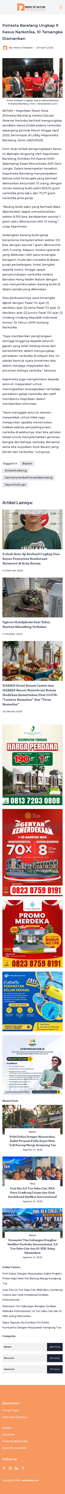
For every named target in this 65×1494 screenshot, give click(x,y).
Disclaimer (8, 1434)
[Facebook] (4, 1468)
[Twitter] (22, 1468)
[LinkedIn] (16, 1468)
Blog (32, 1183)
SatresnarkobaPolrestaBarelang (29, 477)
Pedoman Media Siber (15, 1441)
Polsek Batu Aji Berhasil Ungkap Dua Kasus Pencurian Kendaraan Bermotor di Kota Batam (31, 558)
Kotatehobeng (16, 470)
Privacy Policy (10, 1410)
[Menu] (61, 7)
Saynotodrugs (15, 484)
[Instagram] (10, 1468)
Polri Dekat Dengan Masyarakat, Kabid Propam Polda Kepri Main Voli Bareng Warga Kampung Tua (32, 1141)
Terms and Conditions (15, 1417)
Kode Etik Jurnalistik (14, 1448)
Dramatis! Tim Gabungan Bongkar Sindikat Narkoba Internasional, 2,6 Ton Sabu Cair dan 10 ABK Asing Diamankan (32, 1311)
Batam (27, 463)
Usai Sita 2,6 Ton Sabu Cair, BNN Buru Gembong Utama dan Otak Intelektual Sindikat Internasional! (32, 1193)
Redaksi (7, 1427)
